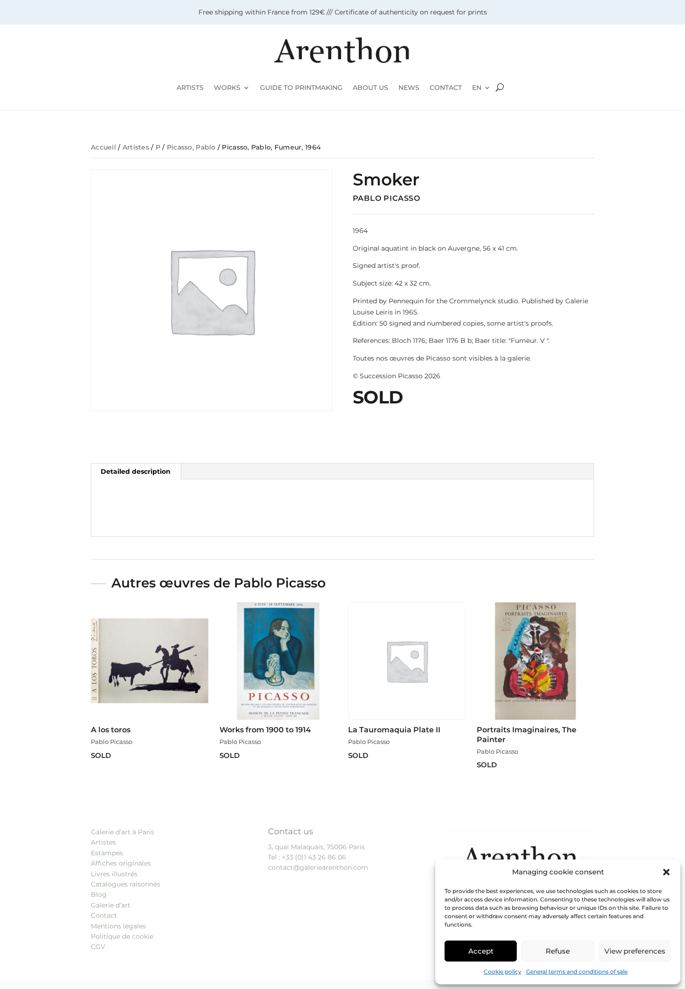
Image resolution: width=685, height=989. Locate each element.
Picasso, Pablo (191, 147)
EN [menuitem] (476, 87)
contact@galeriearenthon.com (318, 867)
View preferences (634, 951)
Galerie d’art (110, 905)
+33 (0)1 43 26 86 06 (314, 857)
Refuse (558, 951)
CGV (98, 946)
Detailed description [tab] (136, 471)
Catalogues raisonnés (125, 884)
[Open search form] (500, 87)
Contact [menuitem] (446, 87)
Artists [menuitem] (190, 87)
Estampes (107, 853)
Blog (99, 894)
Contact (104, 915)
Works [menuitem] (227, 87)
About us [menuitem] (370, 87)
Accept (480, 951)
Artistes (136, 147)
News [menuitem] (408, 87)
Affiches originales (121, 863)
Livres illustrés (114, 874)
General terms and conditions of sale (577, 971)
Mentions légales (118, 926)
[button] (666, 872)
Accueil (103, 147)
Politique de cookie (122, 936)
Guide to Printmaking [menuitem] (301, 87)
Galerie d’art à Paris (122, 832)
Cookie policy (502, 971)
